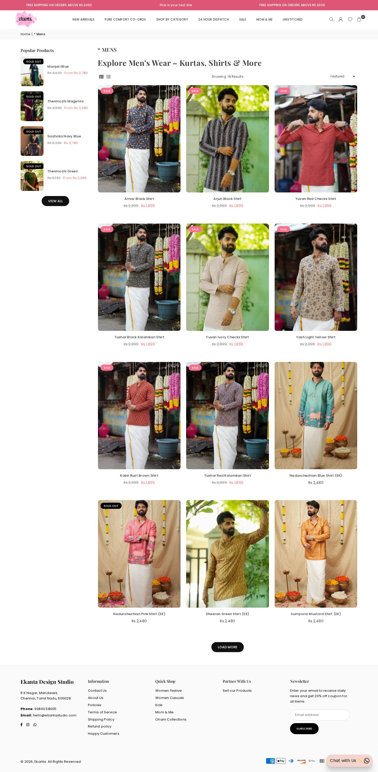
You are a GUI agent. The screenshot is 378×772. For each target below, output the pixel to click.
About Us (95, 697)
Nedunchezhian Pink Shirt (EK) (139, 613)
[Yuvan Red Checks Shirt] (316, 139)
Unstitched (293, 19)
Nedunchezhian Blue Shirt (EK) (316, 475)
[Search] (331, 19)
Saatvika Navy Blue (64, 136)
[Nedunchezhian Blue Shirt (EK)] (316, 415)
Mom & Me (164, 712)
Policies (94, 705)
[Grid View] (101, 76)
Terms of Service (102, 712)
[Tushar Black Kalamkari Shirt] (139, 277)
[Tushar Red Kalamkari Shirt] (227, 415)
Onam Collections (170, 719)
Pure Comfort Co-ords (125, 19)
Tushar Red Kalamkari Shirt (227, 475)
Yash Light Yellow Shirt (316, 337)
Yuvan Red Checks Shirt (315, 198)
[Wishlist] (350, 19)
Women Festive (168, 690)
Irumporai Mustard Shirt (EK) (316, 613)
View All (55, 201)
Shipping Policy (101, 719)
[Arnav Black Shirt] (139, 139)
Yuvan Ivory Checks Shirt (227, 337)
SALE (242, 19)
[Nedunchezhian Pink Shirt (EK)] (139, 554)
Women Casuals (169, 697)
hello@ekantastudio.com (55, 715)
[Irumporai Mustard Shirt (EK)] (316, 554)
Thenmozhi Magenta (65, 101)
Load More (227, 647)
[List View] (108, 76)
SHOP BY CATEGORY (172, 19)
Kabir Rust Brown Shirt (139, 475)
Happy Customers (103, 733)
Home (25, 34)
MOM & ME (264, 19)
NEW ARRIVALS (83, 19)
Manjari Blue (58, 66)
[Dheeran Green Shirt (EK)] (227, 554)
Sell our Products (237, 690)
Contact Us (97, 690)
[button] (359, 19)
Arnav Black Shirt (139, 198)
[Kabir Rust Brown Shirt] (139, 415)
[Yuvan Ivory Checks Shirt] (227, 277)
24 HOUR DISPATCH (213, 19)
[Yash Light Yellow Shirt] (316, 277)
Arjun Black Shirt (227, 198)
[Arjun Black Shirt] (227, 139)
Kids (159, 705)
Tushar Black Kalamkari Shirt (139, 337)
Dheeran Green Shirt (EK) (227, 613)
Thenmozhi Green (62, 171)
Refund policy (99, 726)
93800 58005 (45, 708)
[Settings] (340, 19)
